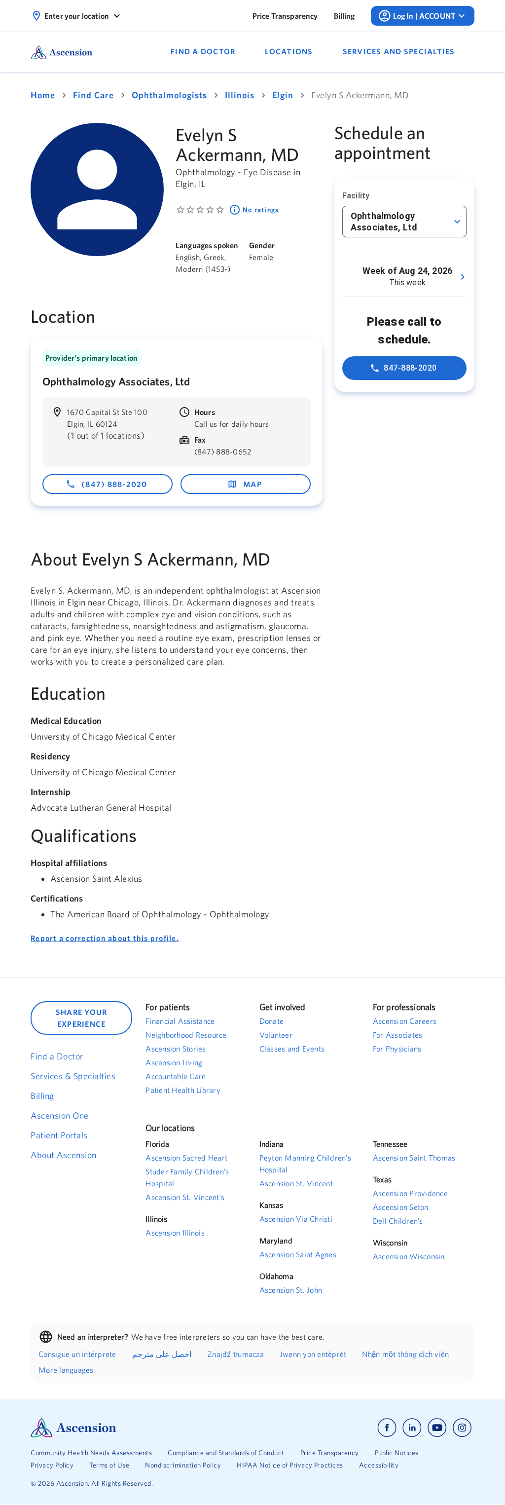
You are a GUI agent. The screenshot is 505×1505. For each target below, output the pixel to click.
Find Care (93, 95)
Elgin (282, 95)
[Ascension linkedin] (412, 1427)
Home (43, 95)
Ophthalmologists (169, 95)
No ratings (261, 210)
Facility (355, 195)
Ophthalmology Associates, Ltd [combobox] (384, 221)
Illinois (239, 95)
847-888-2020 (410, 368)
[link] (285, 16)
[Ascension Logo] (141, 1428)
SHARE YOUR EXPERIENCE (82, 1018)
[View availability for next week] (462, 277)
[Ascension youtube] (437, 1427)
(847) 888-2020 (114, 484)
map (252, 484)
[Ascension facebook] (387, 1427)
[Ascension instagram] (462, 1427)
